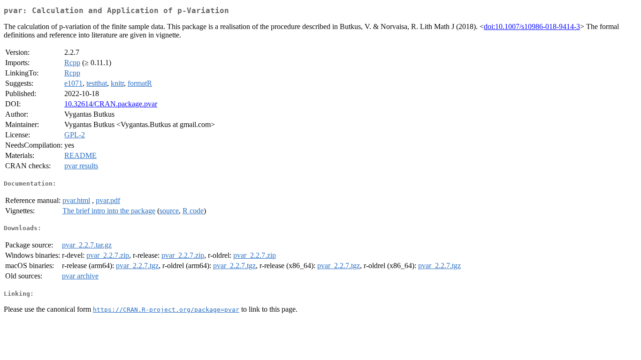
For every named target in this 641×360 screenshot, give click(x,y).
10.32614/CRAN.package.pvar (110, 104)
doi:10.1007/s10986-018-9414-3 (532, 26)
